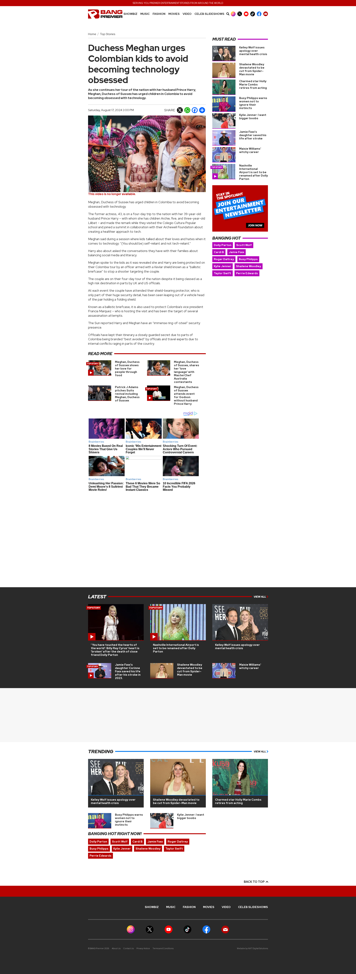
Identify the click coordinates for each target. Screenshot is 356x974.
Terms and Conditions (163, 948)
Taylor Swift (222, 273)
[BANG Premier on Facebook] (259, 13)
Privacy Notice (143, 948)
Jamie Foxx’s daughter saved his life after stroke (252, 135)
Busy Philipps (248, 259)
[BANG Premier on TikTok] (252, 13)
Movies (174, 14)
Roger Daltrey (224, 259)
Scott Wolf (244, 245)
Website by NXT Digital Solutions (252, 948)
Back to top (254, 882)
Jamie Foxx (236, 252)
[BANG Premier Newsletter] (265, 13)
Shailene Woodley (248, 266)
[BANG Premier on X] (239, 13)
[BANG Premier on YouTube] (246, 13)
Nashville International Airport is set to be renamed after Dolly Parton (253, 172)
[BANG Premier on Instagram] (233, 13)
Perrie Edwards (247, 273)
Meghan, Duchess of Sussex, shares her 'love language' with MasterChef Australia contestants (186, 372)
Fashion (159, 14)
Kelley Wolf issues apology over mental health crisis (253, 51)
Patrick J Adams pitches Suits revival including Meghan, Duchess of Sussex (127, 393)
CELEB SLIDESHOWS (209, 14)
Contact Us (128, 948)
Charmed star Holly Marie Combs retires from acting (253, 84)
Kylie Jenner (222, 266)
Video (187, 14)
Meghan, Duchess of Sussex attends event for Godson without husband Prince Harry (186, 395)
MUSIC (145, 14)
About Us (116, 948)
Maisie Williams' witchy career (250, 150)
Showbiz (130, 14)
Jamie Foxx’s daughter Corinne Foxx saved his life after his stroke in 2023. (128, 671)
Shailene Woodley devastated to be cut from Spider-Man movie (251, 69)
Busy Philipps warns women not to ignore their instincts (253, 103)
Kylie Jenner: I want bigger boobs (252, 116)
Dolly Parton (222, 245)
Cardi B (219, 252)
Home (92, 34)
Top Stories (107, 34)
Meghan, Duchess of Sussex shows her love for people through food (127, 368)
